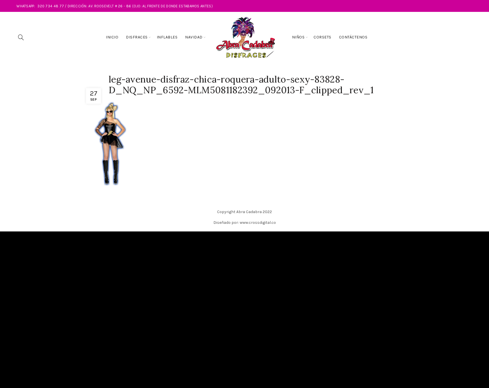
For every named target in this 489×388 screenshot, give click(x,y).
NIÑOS (298, 37)
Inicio (112, 37)
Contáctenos (353, 37)
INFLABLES (167, 37)
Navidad (194, 37)
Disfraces (137, 37)
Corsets (322, 37)
